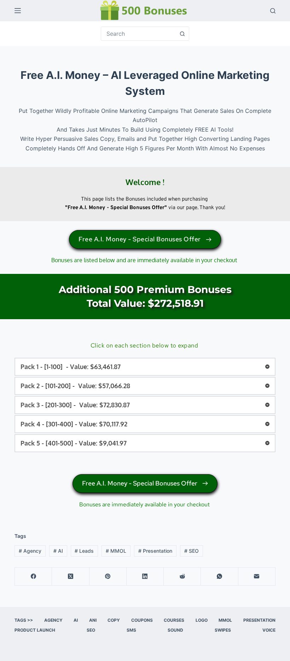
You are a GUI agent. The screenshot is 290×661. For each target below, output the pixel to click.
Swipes (223, 630)
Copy (114, 620)
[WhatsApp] (219, 577)
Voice (269, 630)
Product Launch (34, 630)
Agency (30, 551)
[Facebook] (33, 577)
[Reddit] (182, 577)
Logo (202, 620)
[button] (145, 366)
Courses (174, 620)
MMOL (116, 551)
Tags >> (23, 620)
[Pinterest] (108, 577)
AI (58, 551)
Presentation (155, 551)
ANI (93, 620)
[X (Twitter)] (70, 577)
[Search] (273, 10)
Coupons (142, 620)
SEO (191, 551)
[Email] (257, 577)
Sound (175, 630)
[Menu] (17, 10)
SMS (131, 630)
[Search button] (182, 33)
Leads (84, 551)
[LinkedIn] (145, 577)
